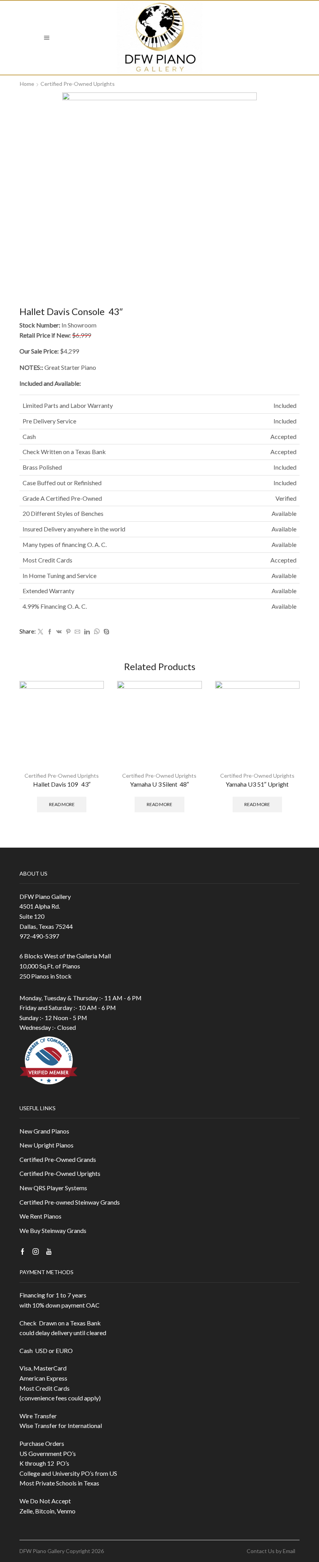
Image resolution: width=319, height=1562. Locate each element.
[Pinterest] (68, 632)
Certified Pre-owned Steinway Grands (69, 1202)
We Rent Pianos (40, 1216)
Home (27, 83)
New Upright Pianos (46, 1145)
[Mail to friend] (77, 632)
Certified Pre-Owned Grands (57, 1159)
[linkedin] (87, 632)
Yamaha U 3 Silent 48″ (159, 784)
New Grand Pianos (44, 1131)
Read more (62, 804)
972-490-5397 (39, 936)
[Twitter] (40, 632)
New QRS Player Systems (53, 1187)
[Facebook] (49, 632)
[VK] (59, 632)
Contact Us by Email (271, 1551)
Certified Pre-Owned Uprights (77, 83)
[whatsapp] (97, 632)
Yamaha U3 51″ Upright (257, 784)
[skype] (105, 632)
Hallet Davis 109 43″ (62, 784)
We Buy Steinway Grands (52, 1230)
